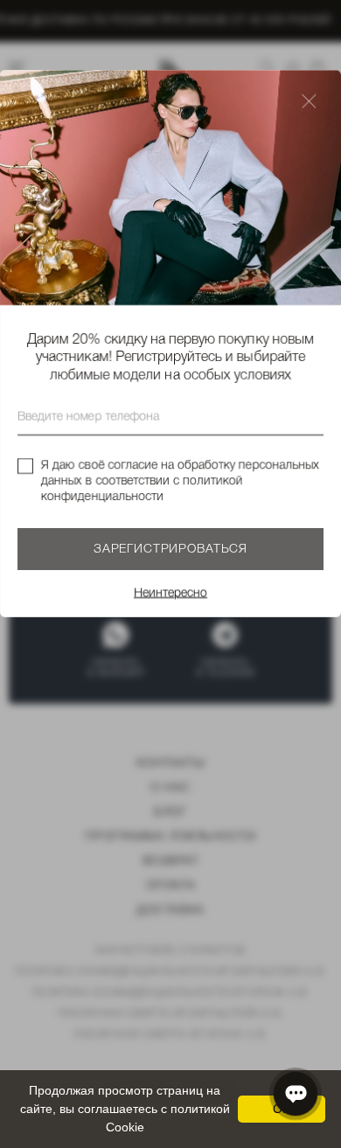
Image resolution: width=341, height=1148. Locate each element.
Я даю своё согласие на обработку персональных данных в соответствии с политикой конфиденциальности (180, 481)
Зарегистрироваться (170, 549)
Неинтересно (170, 593)
